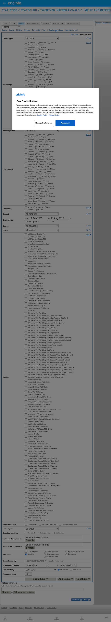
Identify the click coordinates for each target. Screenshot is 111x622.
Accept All (65, 123)
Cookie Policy (42, 115)
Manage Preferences (43, 123)
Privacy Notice (54, 115)
